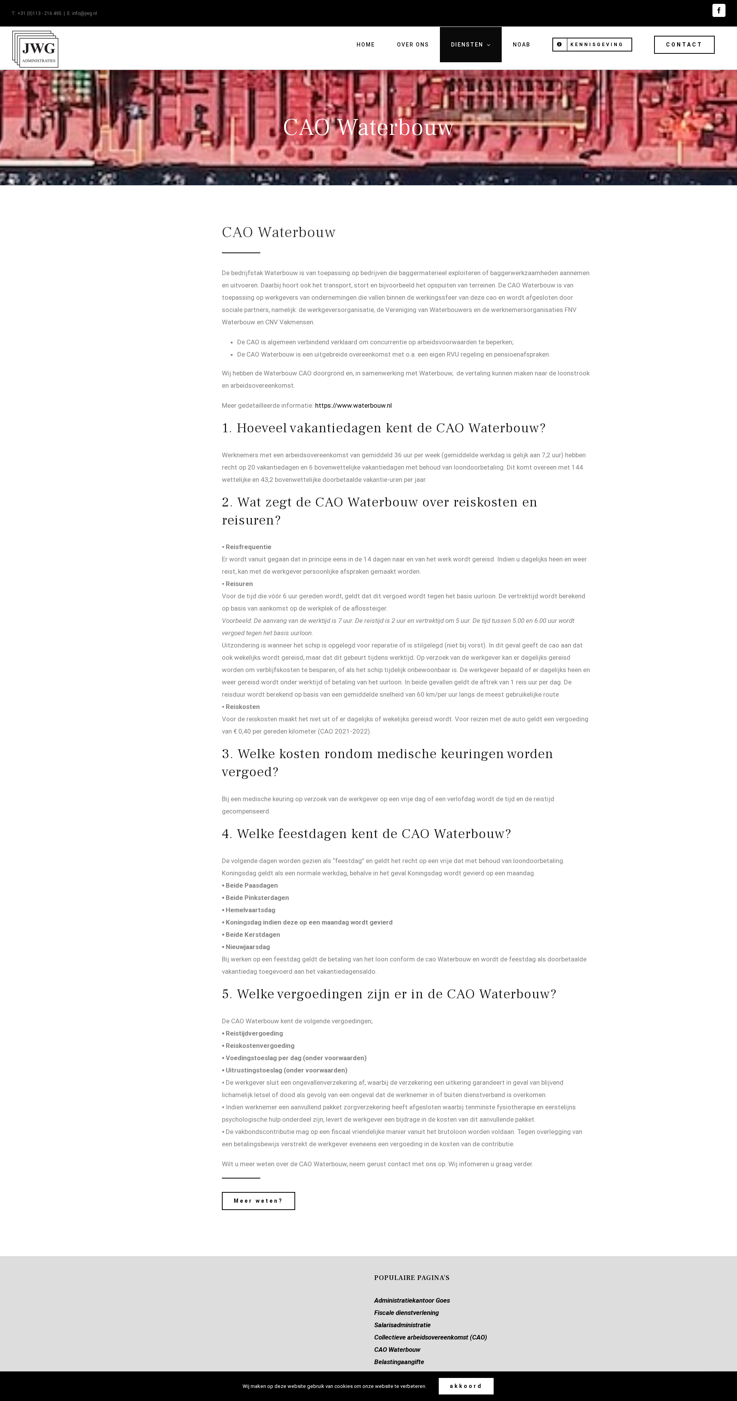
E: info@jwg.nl (82, 13)
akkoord (466, 1386)
